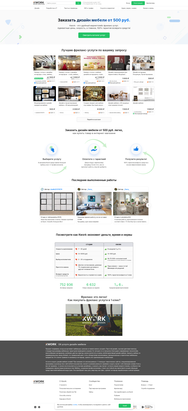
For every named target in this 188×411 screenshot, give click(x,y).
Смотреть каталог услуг (94, 35)
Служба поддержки (148, 388)
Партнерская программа (97, 388)
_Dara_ (86, 81)
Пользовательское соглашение (70, 388)
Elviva (61, 112)
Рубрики (117, 395)
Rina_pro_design (138, 82)
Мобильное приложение (122, 399)
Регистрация (138, 3)
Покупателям (118, 385)
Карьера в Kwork (65, 399)
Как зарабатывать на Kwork (123, 392)
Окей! (125, 406)
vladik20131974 (39, 112)
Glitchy (87, 112)
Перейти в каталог (94, 119)
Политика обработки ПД (67, 392)
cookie (75, 404)
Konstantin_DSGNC (40, 81)
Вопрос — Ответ (147, 385)
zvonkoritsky (138, 112)
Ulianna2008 (63, 82)
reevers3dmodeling (115, 112)
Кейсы (91, 392)
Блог (90, 385)
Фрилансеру (150, 3)
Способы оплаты (65, 395)
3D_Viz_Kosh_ (113, 81)
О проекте (62, 385)
